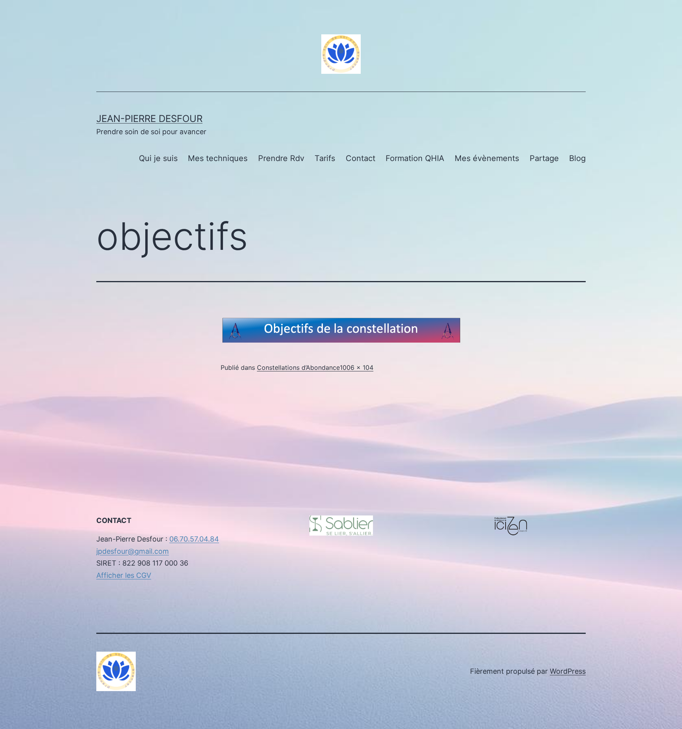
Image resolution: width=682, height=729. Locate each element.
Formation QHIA (415, 158)
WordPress (568, 671)
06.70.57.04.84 (194, 539)
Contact (360, 158)
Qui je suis (158, 158)
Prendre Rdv (281, 158)
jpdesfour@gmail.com (132, 551)
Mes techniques (217, 158)
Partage (544, 158)
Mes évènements (487, 158)
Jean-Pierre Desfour (149, 118)
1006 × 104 (356, 367)
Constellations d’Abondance (298, 367)
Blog (577, 158)
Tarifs (325, 158)
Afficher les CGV (123, 575)
